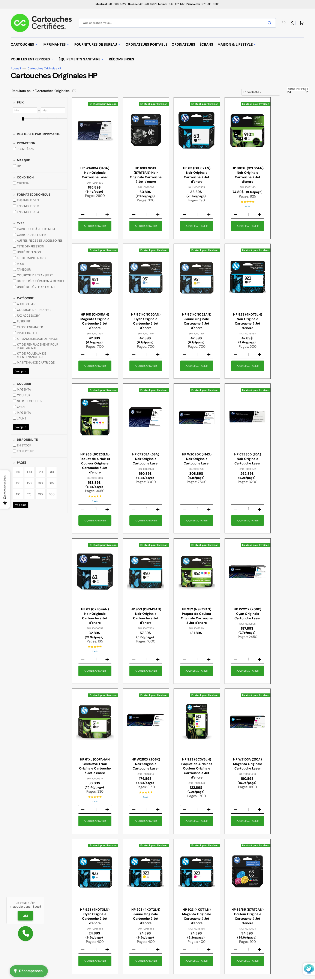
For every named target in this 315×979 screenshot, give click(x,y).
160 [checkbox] (40, 483)
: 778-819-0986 (203, 4)
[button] (284, 23)
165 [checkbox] (52, 483)
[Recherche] (270, 23)
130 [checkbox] (52, 472)
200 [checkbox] (52, 494)
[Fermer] (44, 897)
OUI (25, 915)
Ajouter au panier (95, 226)
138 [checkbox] (18, 483)
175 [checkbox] (29, 494)
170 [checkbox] (18, 494)
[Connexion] (292, 23)
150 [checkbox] (29, 483)
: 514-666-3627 (111, 4)
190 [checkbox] (40, 494)
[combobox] (177, 23)
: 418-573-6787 (142, 4)
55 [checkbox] (18, 472)
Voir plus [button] (21, 371)
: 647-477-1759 (171, 4)
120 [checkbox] (40, 472)
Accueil (16, 68)
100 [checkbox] (29, 472)
